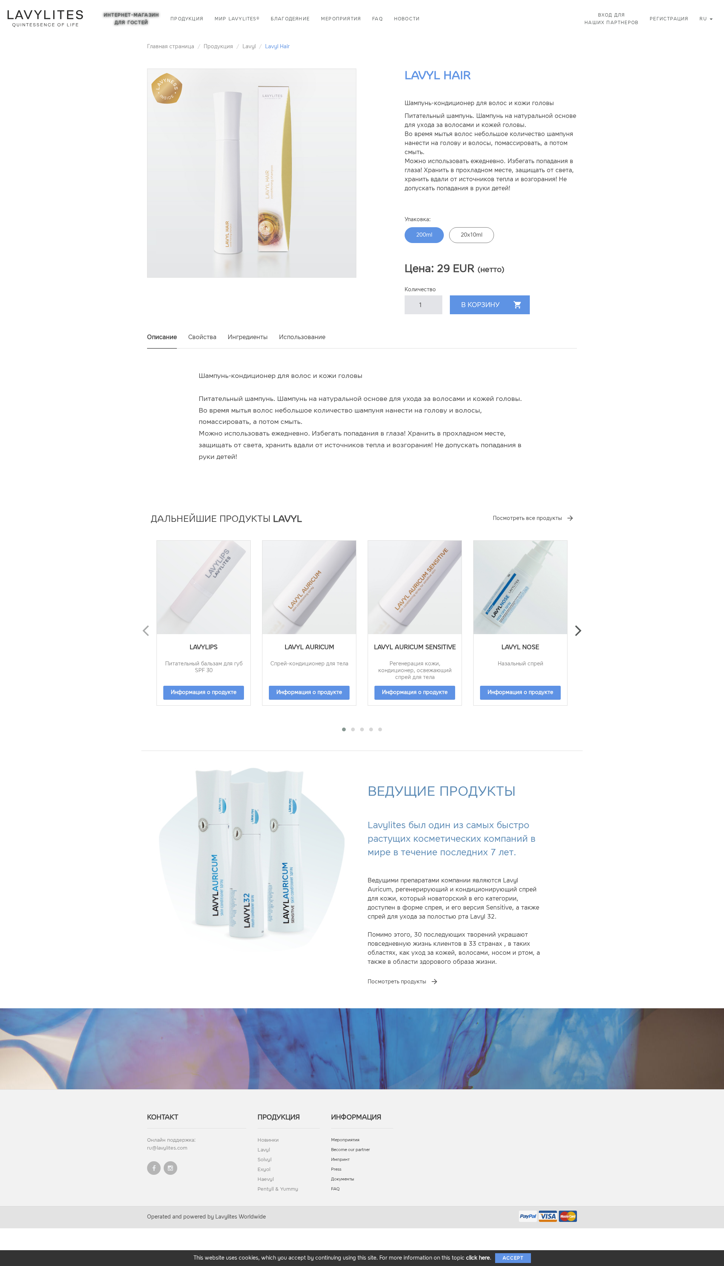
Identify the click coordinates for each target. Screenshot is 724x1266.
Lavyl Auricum (309, 647)
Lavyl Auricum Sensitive (415, 647)
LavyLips (204, 647)
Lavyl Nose (520, 647)
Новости (407, 18)
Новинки (268, 1140)
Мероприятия (341, 18)
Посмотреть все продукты (527, 518)
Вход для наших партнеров (611, 18)
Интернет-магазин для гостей (131, 18)
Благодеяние (290, 18)
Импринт (340, 1159)
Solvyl (265, 1159)
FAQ (377, 18)
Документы (342, 1179)
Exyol (264, 1169)
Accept (513, 1258)
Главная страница (170, 46)
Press (336, 1169)
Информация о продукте (203, 692)
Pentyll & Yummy (278, 1189)
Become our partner (350, 1149)
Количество (420, 289)
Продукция (186, 18)
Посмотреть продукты (397, 982)
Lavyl (249, 46)
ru (704, 18)
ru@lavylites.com (167, 1148)
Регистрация (669, 18)
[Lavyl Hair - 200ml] (251, 173)
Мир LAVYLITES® (237, 18)
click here (478, 1258)
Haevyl (266, 1179)
